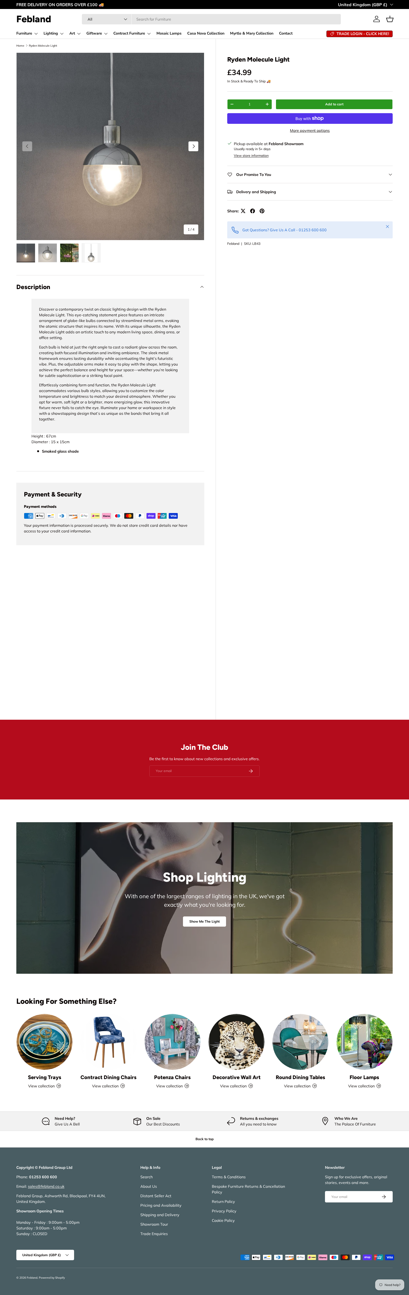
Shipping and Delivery (159, 1214)
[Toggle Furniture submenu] (36, 33)
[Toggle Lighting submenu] (62, 33)
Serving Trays (44, 1077)
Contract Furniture (129, 33)
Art (72, 33)
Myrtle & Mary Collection (251, 33)
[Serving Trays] (44, 1042)
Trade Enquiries (154, 1233)
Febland (233, 243)
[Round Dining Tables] (300, 1042)
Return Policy (223, 1201)
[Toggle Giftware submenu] (106, 33)
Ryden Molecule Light (43, 45)
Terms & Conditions (229, 1176)
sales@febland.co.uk (46, 1186)
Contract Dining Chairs (108, 1077)
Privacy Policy (224, 1211)
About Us (148, 1186)
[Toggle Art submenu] (79, 33)
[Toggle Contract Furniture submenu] (149, 33)
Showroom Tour (154, 1224)
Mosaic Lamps (169, 33)
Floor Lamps (364, 1077)
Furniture (24, 33)
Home (20, 45)
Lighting (51, 33)
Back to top (205, 1139)
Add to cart (334, 104)
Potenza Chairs (172, 1077)
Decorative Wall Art (237, 1077)
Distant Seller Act (155, 1195)
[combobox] (211, 19)
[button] (390, 19)
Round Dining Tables (300, 1077)
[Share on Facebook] (252, 211)
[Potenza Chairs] (172, 1042)
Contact (286, 33)
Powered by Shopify (52, 1277)
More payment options (310, 130)
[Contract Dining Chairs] (108, 1042)
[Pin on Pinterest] (262, 211)
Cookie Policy (223, 1220)
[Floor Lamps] (364, 1042)
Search (146, 1176)
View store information (251, 155)
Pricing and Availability (161, 1205)
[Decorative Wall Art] (236, 1042)
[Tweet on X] (243, 211)
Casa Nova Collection (205, 33)
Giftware (94, 33)
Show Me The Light (204, 921)
